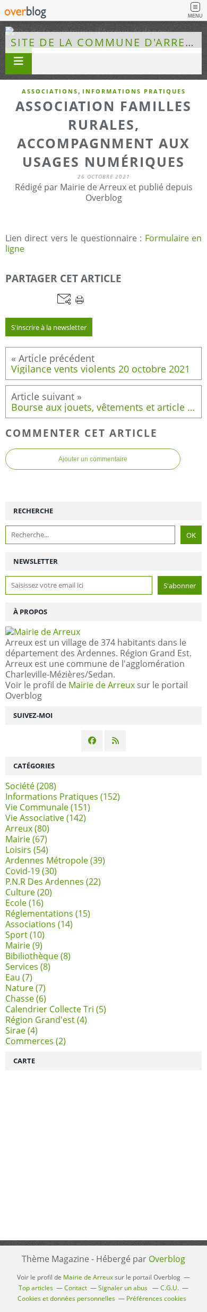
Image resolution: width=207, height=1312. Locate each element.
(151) (47, 807)
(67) (26, 839)
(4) (46, 1020)
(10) (25, 935)
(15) (47, 913)
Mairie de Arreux (101, 685)
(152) (62, 796)
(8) (38, 956)
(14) (39, 924)
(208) (30, 786)
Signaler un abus (123, 1287)
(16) (24, 903)
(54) (26, 850)
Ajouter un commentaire (92, 459)
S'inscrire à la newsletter (49, 327)
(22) (53, 881)
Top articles (36, 1287)
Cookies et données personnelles (66, 1298)
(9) (23, 945)
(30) (31, 871)
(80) (27, 828)
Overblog (167, 1259)
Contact (75, 1287)
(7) (18, 977)
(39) (55, 860)
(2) (35, 1041)
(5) (55, 1009)
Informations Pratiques (134, 91)
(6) (25, 998)
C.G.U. (169, 1287)
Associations (50, 91)
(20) (28, 892)
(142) (45, 818)
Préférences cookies (156, 1298)
